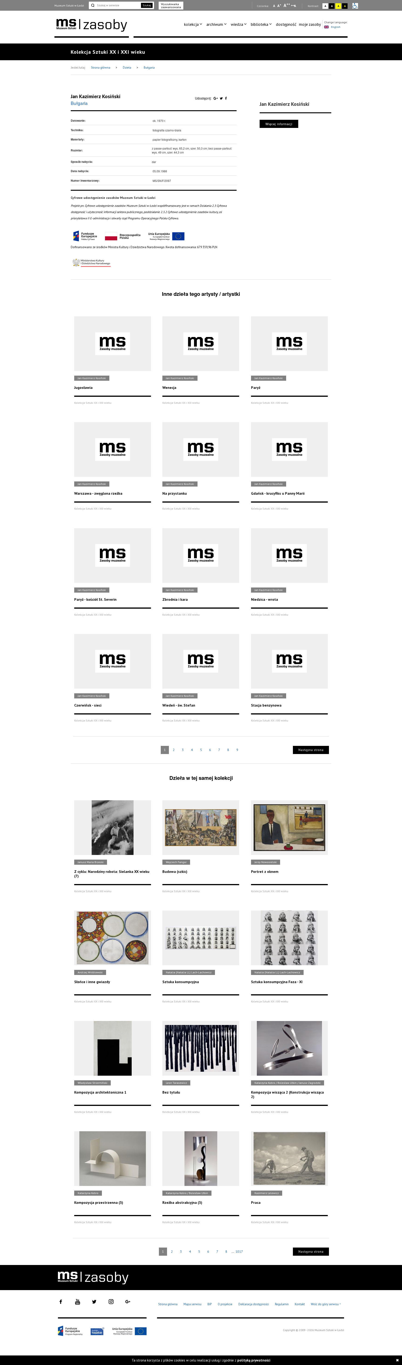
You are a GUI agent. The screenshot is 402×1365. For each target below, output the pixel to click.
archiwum (214, 24)
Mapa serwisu (192, 1304)
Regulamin (282, 1304)
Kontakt (300, 1304)
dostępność (286, 24)
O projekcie (225, 1304)
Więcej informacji (278, 124)
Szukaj (147, 5)
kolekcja (191, 24)
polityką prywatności (253, 1360)
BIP (210, 1304)
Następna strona (311, 750)
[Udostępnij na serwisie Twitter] (222, 98)
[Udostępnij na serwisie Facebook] (226, 98)
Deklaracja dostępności (253, 1304)
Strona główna (101, 68)
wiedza (237, 24)
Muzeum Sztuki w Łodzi (69, 5)
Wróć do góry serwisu (326, 1304)
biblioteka (259, 24)
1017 (239, 1251)
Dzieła (127, 68)
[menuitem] (194, 24)
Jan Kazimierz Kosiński (96, 96)
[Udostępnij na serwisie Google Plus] (216, 98)
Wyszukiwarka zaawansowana (171, 5)
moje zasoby (310, 24)
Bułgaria (149, 68)
